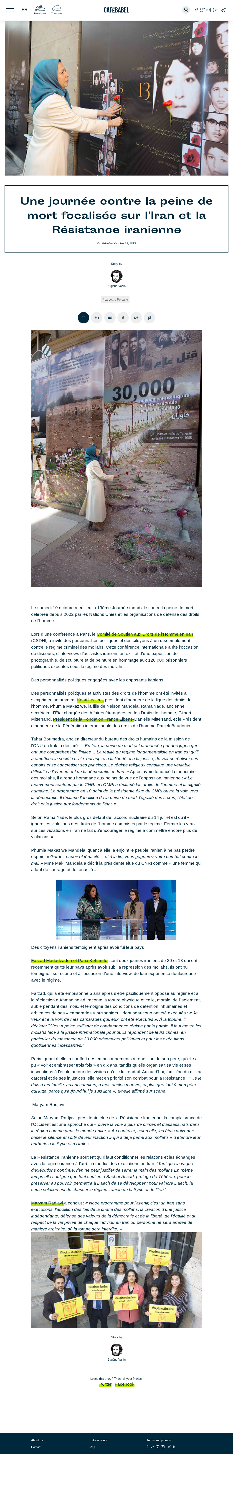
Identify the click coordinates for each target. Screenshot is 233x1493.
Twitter (105, 1384)
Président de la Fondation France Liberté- (93, 719)
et (69, 960)
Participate (40, 13)
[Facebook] (196, 10)
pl (149, 317)
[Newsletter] (223, 10)
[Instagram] (208, 10)
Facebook (124, 1384)
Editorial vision (98, 1440)
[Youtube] (215, 10)
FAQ (92, 1447)
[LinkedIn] (174, 1446)
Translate (56, 13)
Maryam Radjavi (47, 1203)
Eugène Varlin (116, 286)
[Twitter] (202, 10)
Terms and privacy (159, 1440)
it (123, 317)
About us (37, 1440)
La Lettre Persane (116, 299)
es (110, 317)
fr (25, 9)
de (136, 317)
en (96, 317)
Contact (36, 1447)
